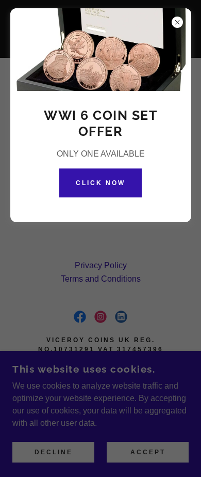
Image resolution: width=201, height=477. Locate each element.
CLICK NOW (100, 183)
